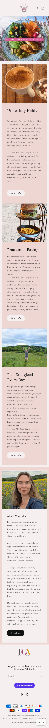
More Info (16, 193)
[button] (5, 8)
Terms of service (17, 722)
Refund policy (28, 718)
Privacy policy (16, 718)
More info (16, 318)
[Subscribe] (41, 676)
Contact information (32, 722)
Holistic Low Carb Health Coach (23, 715)
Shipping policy (40, 718)
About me (15, 633)
